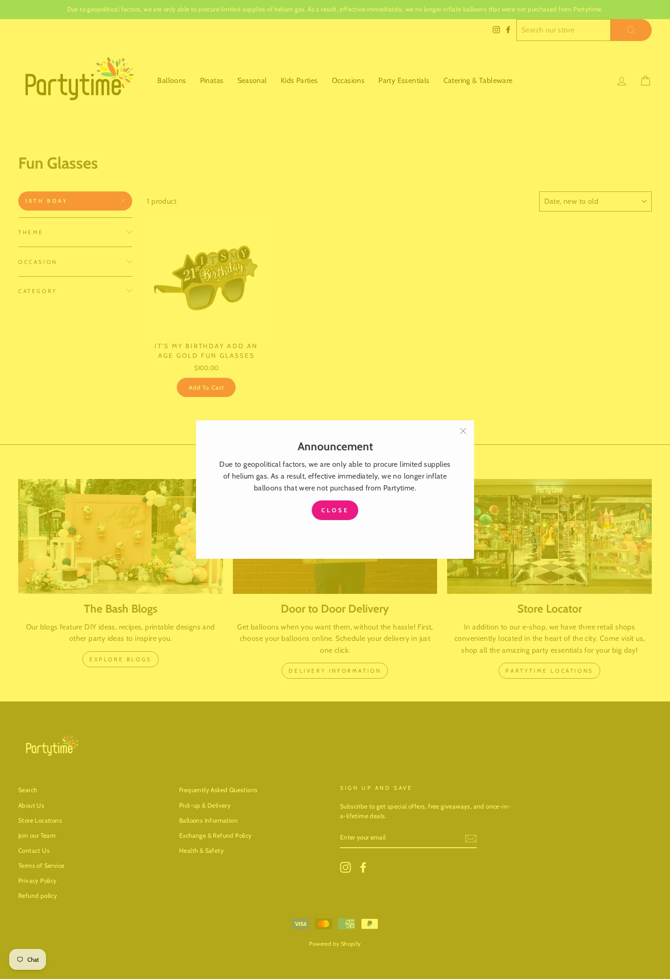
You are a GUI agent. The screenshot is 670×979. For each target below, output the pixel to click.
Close (335, 510)
